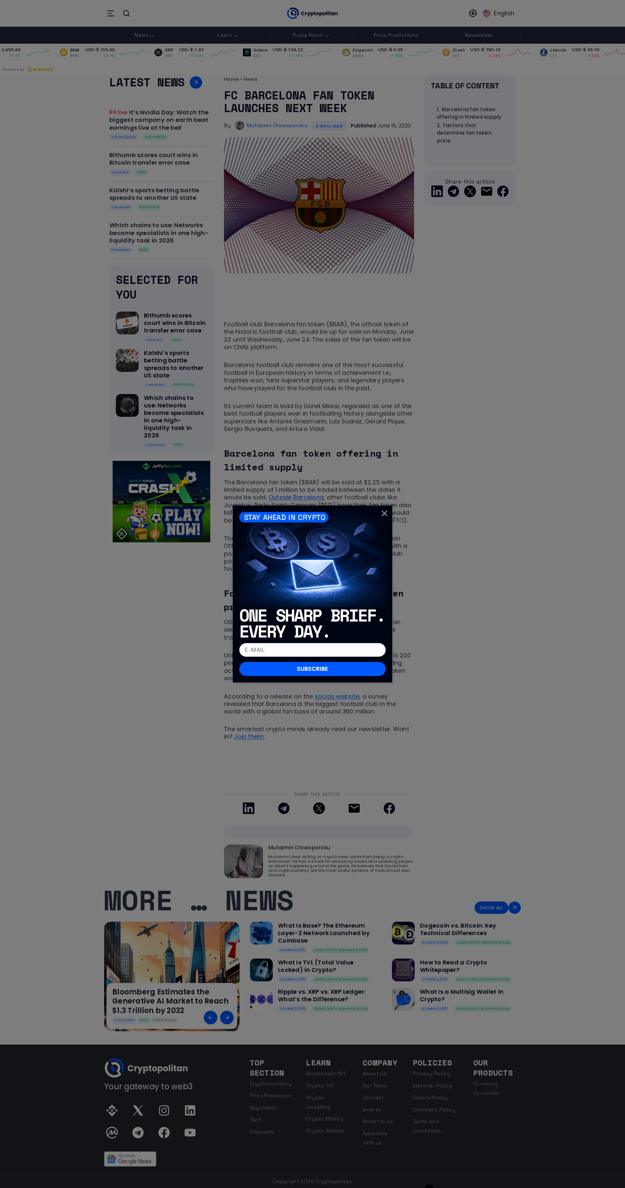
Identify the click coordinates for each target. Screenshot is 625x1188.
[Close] (384, 513)
